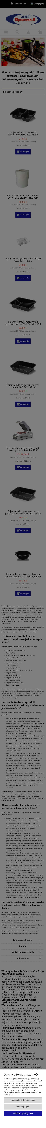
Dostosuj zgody (23, 1107)
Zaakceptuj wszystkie (23, 1113)
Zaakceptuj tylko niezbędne (23, 1100)
